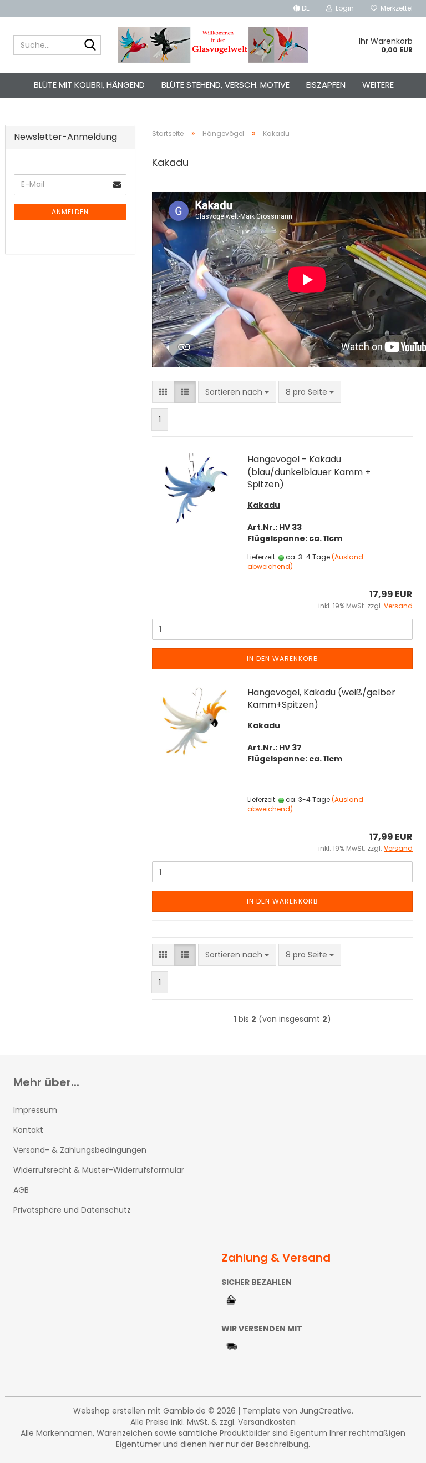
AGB (21, 1189)
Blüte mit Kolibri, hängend (89, 84)
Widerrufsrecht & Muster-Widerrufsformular (98, 1170)
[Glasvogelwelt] (213, 45)
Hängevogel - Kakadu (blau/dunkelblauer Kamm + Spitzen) (309, 472)
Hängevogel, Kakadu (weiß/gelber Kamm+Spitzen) (321, 699)
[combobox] (237, 392)
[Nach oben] (395, 1446)
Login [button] (343, 8)
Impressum (35, 1110)
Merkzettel (395, 8)
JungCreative (326, 1410)
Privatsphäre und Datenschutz (72, 1209)
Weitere (378, 84)
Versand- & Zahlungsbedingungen (79, 1150)
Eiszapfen (326, 84)
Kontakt (28, 1130)
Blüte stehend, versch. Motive (225, 84)
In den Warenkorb (282, 658)
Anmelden (70, 211)
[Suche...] (90, 46)
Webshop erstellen (109, 1410)
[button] (301, 8)
